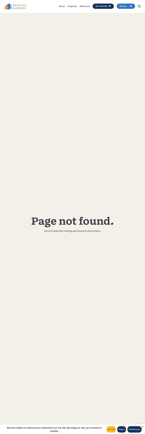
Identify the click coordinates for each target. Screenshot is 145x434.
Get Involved (101, 6)
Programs (72, 6)
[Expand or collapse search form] (139, 6)
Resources (85, 6)
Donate (123, 6)
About (62, 6)
